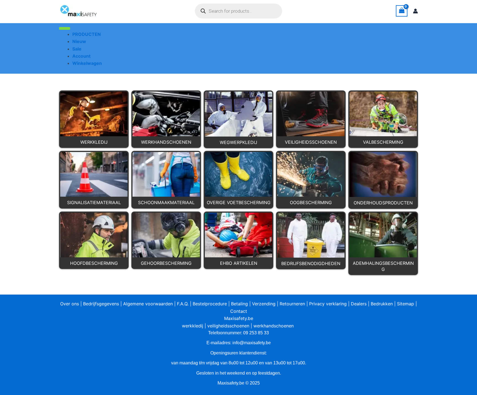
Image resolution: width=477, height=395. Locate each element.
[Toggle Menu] (64, 28)
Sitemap (405, 303)
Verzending (263, 303)
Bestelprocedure (210, 303)
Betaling (239, 303)
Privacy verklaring (328, 303)
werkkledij (192, 326)
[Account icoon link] (415, 11)
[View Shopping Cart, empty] (401, 11)
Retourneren (292, 303)
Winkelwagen (87, 63)
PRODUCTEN (86, 34)
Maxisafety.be (238, 318)
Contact (238, 311)
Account (81, 56)
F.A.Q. (183, 303)
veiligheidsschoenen (228, 326)
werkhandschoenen (273, 326)
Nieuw (79, 41)
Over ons (69, 303)
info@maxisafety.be (251, 342)
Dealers (359, 303)
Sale (76, 49)
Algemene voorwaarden (148, 303)
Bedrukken (382, 303)
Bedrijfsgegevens (101, 303)
